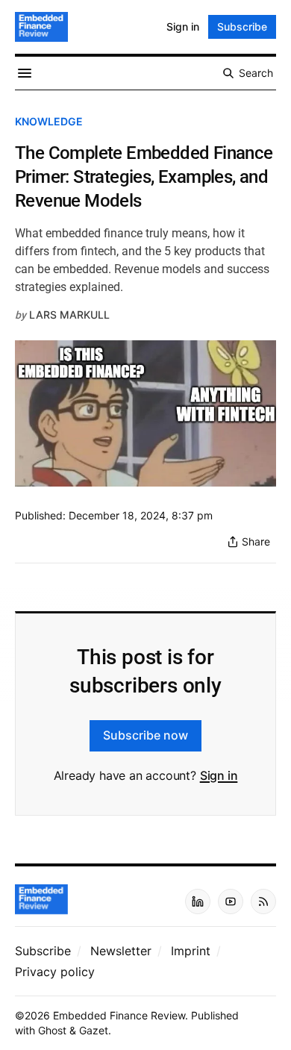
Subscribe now (145, 735)
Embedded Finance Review (119, 1015)
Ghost (52, 1030)
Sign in (219, 775)
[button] (43, 951)
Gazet (93, 1030)
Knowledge (49, 121)
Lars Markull (69, 314)
